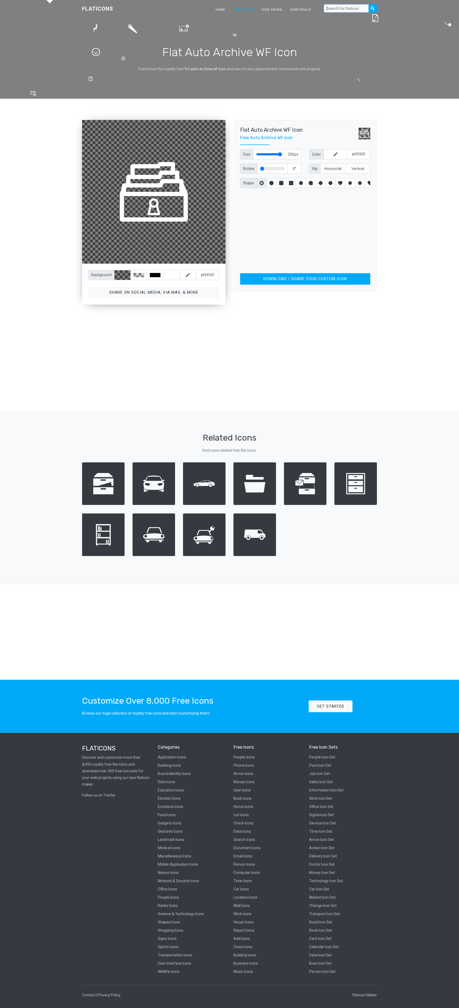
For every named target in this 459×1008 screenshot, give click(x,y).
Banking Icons (169, 765)
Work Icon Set (320, 798)
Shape (248, 183)
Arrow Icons (243, 773)
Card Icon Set (320, 938)
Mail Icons (241, 905)
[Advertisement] (305, 229)
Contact (88, 995)
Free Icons (243, 9)
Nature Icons (168, 872)
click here (179, 258)
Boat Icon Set (320, 963)
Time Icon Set (320, 831)
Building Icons (244, 955)
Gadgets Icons (169, 823)
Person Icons (244, 864)
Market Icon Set (322, 897)
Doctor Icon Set (322, 864)
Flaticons (97, 9)
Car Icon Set (319, 889)
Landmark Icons (171, 839)
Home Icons (243, 806)
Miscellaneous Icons (174, 856)
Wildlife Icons (169, 971)
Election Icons (169, 798)
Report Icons (243, 930)
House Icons (243, 922)
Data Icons (166, 782)
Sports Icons (168, 947)
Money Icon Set (322, 872)
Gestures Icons (170, 831)
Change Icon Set (323, 905)
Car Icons (241, 889)
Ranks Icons (168, 905)
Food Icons (167, 815)
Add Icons (241, 938)
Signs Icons (167, 938)
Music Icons (243, 971)
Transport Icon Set (324, 914)
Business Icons (245, 963)
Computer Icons (246, 872)
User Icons (242, 790)
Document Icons (247, 848)
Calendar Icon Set (324, 947)
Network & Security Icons (178, 881)
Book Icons (242, 798)
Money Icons (243, 782)
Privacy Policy (109, 995)
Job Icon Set (319, 773)
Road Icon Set (320, 922)
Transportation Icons (175, 955)
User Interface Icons (174, 963)
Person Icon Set (322, 971)
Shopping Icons (170, 930)
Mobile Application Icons (178, 864)
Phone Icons (243, 765)
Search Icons (244, 839)
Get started (330, 706)
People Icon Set (322, 757)
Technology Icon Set (326, 881)
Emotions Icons (170, 806)
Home (220, 9)
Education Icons (171, 790)
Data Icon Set (320, 955)
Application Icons (172, 757)
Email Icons (242, 856)
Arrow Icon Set (321, 839)
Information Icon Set (326, 790)
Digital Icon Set (321, 815)
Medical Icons (169, 848)
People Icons (168, 897)
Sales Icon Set (321, 782)
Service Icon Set (322, 823)
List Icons (241, 815)
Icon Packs (272, 9)
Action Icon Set (321, 848)
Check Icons (243, 823)
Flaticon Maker (364, 995)
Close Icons (242, 947)
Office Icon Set (321, 806)
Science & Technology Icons (181, 914)
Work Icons (242, 914)
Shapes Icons (169, 922)
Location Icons (245, 897)
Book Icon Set (320, 930)
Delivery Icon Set (323, 856)
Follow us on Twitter (99, 795)
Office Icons (167, 889)
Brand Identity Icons (174, 773)
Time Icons (242, 881)
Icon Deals (300, 9)
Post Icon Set (320, 765)
